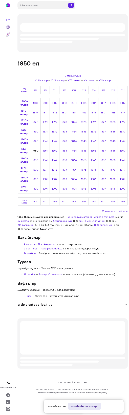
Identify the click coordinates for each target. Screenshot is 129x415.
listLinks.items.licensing (94, 389)
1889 (122, 179)
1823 (64, 122)
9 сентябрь (30, 248)
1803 (64, 103)
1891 (45, 188)
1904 (74, 201)
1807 (103, 103)
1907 (103, 201)
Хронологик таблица (114, 211)
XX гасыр (89, 80)
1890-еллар (24, 188)
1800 (35, 103)
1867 (103, 160)
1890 (35, 188)
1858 (113, 150)
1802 (54, 103)
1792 (54, 90)
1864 (74, 160)
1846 (93, 141)
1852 (54, 150)
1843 (64, 141)
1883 (64, 179)
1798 (113, 90)
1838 (113, 131)
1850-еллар (24, 150)
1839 (122, 131)
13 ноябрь (29, 274)
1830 (35, 131)
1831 (45, 131)
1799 (123, 90)
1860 (35, 160)
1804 (74, 103)
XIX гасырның (25, 225)
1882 (54, 179)
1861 (45, 160)
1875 (83, 169)
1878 (112, 169)
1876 (93, 169)
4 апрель (29, 244)
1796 (94, 90)
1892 (54, 188)
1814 (74, 112)
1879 (122, 169)
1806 (93, 103)
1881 (45, 179)
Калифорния (48, 248)
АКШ (59, 248)
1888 (113, 179)
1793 (64, 90)
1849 (122, 141)
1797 (103, 90)
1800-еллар (24, 103)
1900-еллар (24, 201)
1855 (84, 150)
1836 (93, 131)
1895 (84, 188)
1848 (113, 141)
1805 (84, 103)
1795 (84, 90)
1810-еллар (24, 112)
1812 (54, 112)
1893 (64, 188)
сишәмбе (23, 221)
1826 (93, 122)
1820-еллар (24, 122)
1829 (122, 122)
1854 (74, 150)
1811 (45, 112)
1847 (103, 141)
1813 (64, 112)
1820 (35, 122)
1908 (113, 201)
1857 (103, 150)
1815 (83, 112)
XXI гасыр (105, 80)
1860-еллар (24, 160)
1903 (64, 201)
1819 (122, 112)
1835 (84, 131)
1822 (54, 122)
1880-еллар (24, 179)
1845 (84, 141)
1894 (74, 188)
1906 (93, 201)
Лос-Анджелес (47, 244)
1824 (74, 122)
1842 (54, 141)
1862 (54, 160)
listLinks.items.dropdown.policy (92, 392)
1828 (113, 122)
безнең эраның (62, 221)
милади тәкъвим (104, 217)
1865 (84, 160)
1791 (45, 90)
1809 (122, 103)
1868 (113, 160)
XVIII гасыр (57, 80)
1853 (64, 150)
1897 (103, 188)
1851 (45, 150)
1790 (35, 90)
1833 (64, 131)
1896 (93, 188)
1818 (113, 112)
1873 (64, 169)
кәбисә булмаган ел (80, 217)
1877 (103, 169)
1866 (93, 160)
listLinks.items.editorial (69, 389)
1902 (54, 201)
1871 (45, 169)
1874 (74, 169)
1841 (45, 141)
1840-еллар (24, 141)
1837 (103, 131)
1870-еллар (24, 169)
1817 (103, 112)
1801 (45, 103)
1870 (35, 169)
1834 (74, 131)
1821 (45, 122)
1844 (74, 141)
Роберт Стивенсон (50, 274)
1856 (93, 150)
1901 (45, 201)
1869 (122, 160)
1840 (35, 141)
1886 (93, 179)
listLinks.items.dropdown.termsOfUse (56, 392)
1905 (84, 201)
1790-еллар (24, 90)
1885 (84, 179)
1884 (74, 179)
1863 (64, 160)
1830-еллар (24, 131)
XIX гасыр (74, 80)
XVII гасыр (41, 80)
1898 (113, 188)
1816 (93, 112)
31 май (28, 296)
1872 (54, 169)
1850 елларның (102, 225)
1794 (74, 90)
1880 (35, 179)
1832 (54, 131)
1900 (35, 201)
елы (81, 221)
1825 (84, 122)
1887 (103, 179)
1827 (103, 122)
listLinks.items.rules (45, 389)
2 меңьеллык (73, 75)
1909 (122, 201)
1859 (122, 150)
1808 (113, 103)
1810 (35, 112)
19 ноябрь (29, 253)
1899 (122, 188)
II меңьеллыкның (95, 221)
